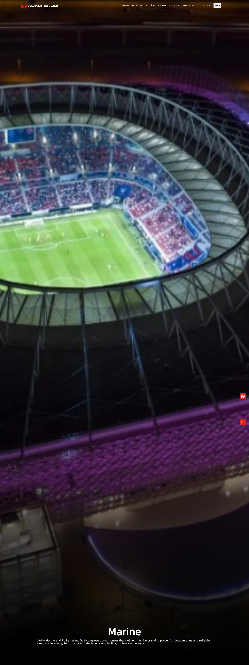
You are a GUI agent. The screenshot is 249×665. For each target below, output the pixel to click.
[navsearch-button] (226, 5)
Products (137, 5)
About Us (174, 5)
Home (125, 5)
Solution (150, 5)
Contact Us (204, 5)
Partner (161, 5)
